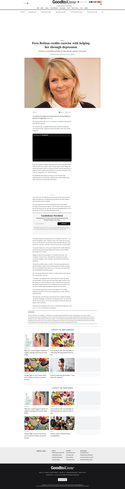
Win (102, 11)
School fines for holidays (46, 11)
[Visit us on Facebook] (89, 2)
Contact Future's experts (51, 472)
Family (47, 8)
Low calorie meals (70, 459)
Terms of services (49, 227)
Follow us (62, 112)
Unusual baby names (57, 454)
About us (41, 472)
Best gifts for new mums (61, 11)
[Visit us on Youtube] (101, 2)
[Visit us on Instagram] (93, 2)
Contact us (62, 472)
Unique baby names (32, 11)
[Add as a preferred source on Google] (62, 479)
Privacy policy (82, 472)
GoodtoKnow (55, 54)
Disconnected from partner (86, 459)
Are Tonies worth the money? (76, 11)
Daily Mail (47, 121)
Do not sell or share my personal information (67, 474)
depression (49, 118)
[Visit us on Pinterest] (95, 2)
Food (68, 8)
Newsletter (69, 112)
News (42, 8)
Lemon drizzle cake (70, 452)
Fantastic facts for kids (57, 457)
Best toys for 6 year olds (92, 11)
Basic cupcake (69, 457)
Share (36, 112)
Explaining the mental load (86, 454)
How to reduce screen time (58, 452)
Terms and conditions (71, 472)
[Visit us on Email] (99, 2)
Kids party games (56, 459)
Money (86, 8)
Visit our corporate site (79, 484)
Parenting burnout (84, 452)
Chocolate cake (69, 454)
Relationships (54, 8)
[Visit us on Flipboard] (97, 2)
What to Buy (75, 8)
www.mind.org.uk (37, 308)
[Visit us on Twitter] (91, 2)
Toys (81, 8)
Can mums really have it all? (86, 457)
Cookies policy (50, 474)
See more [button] (52, 195)
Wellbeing (62, 8)
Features (72, 54)
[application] (52, 148)
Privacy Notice (36, 228)
